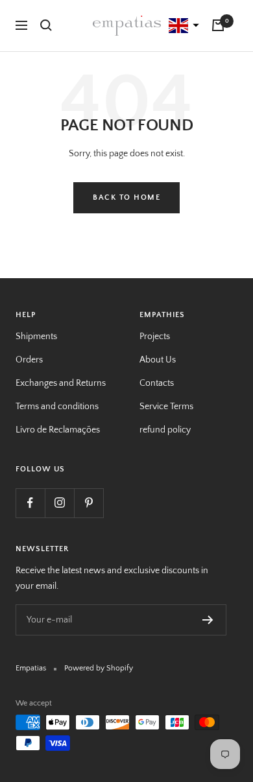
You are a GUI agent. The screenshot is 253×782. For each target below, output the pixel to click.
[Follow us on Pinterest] (88, 502)
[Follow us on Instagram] (59, 502)
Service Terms (166, 406)
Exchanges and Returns (61, 383)
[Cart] (217, 25)
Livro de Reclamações (58, 430)
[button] (182, 25)
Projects (154, 336)
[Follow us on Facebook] (30, 502)
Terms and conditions (57, 406)
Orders (29, 360)
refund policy (165, 430)
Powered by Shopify (98, 668)
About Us (157, 360)
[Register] (207, 619)
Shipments (36, 336)
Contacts (156, 383)
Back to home (126, 197)
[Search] (46, 25)
